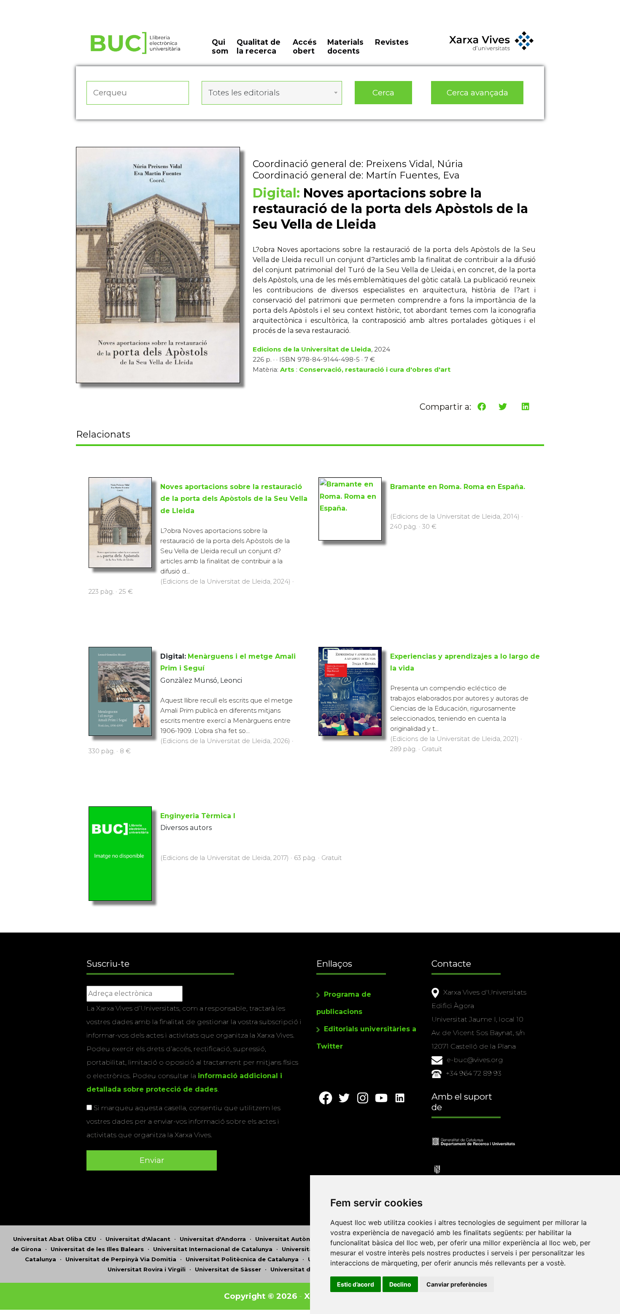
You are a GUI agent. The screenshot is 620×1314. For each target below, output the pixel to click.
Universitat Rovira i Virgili (147, 1269)
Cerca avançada (477, 92)
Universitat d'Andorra (213, 1239)
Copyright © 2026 (260, 1296)
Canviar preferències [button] (456, 1284)
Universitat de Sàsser (228, 1269)
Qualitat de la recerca (258, 46)
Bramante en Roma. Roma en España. (457, 487)
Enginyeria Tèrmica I (197, 816)
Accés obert (305, 46)
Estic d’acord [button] (355, 1284)
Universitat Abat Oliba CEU (54, 1239)
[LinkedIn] (526, 406)
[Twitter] (502, 406)
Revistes (392, 42)
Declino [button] (400, 1284)
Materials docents (345, 46)
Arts (287, 369)
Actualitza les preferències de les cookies (79, 6)
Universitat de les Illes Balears (97, 1249)
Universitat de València (306, 1269)
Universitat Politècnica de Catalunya (242, 1259)
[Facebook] (481, 406)
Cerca (383, 92)
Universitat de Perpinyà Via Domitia (120, 1259)
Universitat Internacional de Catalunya (212, 1249)
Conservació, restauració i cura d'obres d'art (374, 369)
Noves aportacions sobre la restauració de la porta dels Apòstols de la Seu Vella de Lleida (233, 499)
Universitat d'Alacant (137, 1239)
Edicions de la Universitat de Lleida (312, 349)
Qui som (220, 46)
